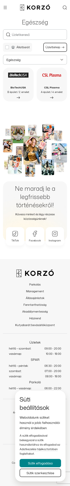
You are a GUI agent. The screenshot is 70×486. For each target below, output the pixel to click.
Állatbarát (23, 47)
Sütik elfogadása (40, 463)
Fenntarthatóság (35, 305)
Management (35, 291)
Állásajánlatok (35, 298)
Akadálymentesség (35, 311)
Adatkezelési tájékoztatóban (39, 449)
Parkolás (35, 284)
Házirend (35, 318)
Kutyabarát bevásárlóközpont (35, 325)
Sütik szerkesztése (40, 473)
